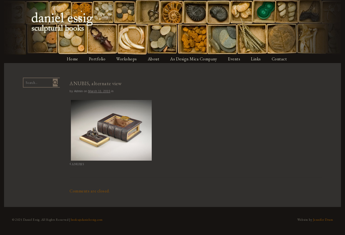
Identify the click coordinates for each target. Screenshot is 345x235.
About (154, 59)
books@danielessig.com (87, 219)
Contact (279, 59)
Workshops (126, 59)
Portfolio (97, 59)
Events (234, 59)
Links (256, 59)
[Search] (55, 83)
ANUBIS (77, 164)
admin (78, 91)
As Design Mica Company (193, 59)
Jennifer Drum (323, 219)
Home (72, 59)
